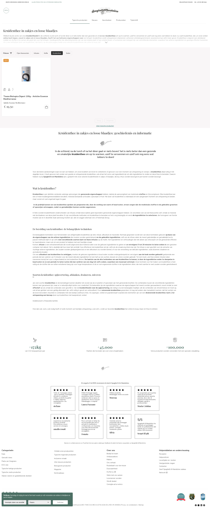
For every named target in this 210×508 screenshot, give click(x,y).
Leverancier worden (114, 478)
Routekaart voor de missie (116, 465)
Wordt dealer (112, 481)
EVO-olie (5, 465)
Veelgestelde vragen (167, 463)
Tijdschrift (134, 20)
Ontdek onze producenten (64, 451)
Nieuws (94, 20)
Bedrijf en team (112, 454)
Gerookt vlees (7, 457)
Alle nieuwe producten (62, 462)
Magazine (57, 469)
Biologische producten (62, 466)
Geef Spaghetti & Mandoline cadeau (172, 469)
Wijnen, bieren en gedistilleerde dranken (17, 476)
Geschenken (106, 20)
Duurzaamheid (112, 469)
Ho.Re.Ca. (110, 472)
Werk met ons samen (114, 475)
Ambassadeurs (112, 457)
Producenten (121, 20)
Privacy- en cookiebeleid (129, 505)
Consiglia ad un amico (114, 484)
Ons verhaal (111, 463)
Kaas (3, 454)
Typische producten (79, 20)
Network (162, 472)
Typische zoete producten (11, 472)
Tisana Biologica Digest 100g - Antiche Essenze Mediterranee (25, 97)
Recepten (162, 454)
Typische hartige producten (12, 468)
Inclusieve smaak (60, 458)
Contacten (163, 466)
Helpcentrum (164, 457)
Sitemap (141, 505)
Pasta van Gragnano (9, 461)
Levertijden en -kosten (167, 460)
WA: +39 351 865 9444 (200, 2)
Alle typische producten (105, 126)
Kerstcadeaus (59, 473)
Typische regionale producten (65, 455)
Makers (109, 459)
